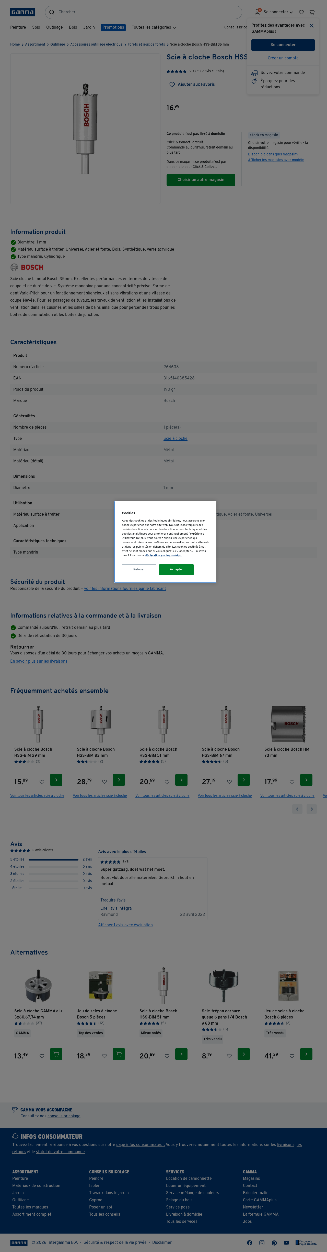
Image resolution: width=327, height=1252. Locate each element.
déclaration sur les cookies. (163, 555)
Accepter (176, 569)
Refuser (139, 569)
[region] (165, 542)
